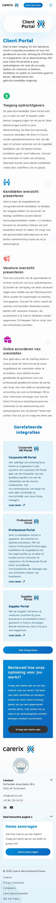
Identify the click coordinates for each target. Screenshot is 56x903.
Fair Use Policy (11, 898)
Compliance (9, 888)
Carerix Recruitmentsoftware (10, 5)
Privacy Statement (13, 882)
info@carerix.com (12, 795)
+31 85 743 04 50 (13, 800)
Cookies (7, 877)
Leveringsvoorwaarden (15, 893)
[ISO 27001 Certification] (28, 765)
